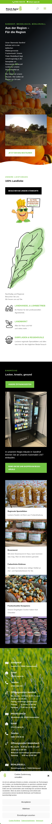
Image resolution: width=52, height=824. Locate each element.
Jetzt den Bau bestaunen (20, 153)
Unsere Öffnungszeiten (19, 384)
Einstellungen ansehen (26, 815)
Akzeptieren (26, 802)
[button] (48, 776)
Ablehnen (26, 809)
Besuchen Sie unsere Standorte (23, 191)
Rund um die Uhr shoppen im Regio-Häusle (24, 467)
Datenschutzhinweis (28, 820)
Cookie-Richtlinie (14, 820)
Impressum (39, 820)
